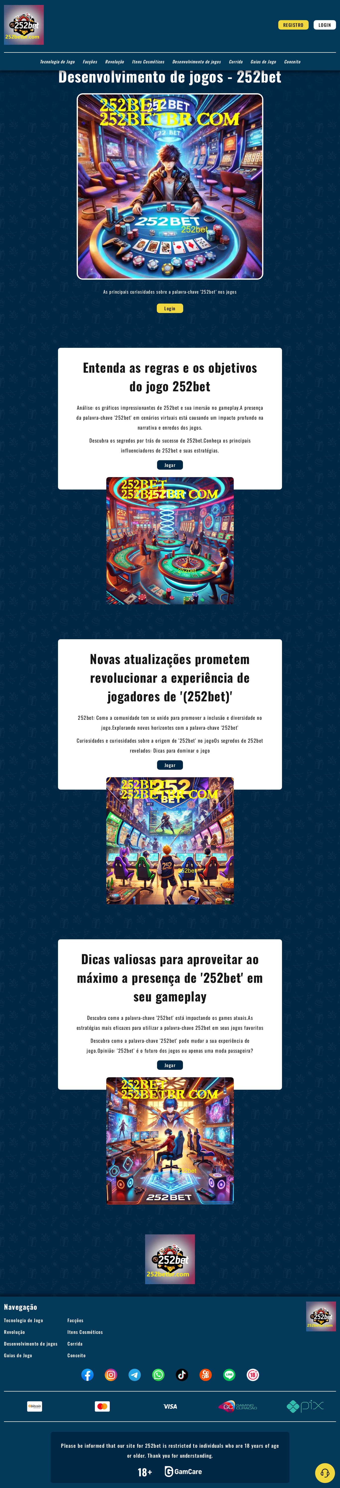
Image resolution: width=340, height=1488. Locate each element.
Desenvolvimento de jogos (196, 61)
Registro (293, 25)
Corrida (235, 61)
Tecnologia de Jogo (57, 61)
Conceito (292, 61)
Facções (90, 61)
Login (325, 25)
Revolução (114, 61)
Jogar (170, 465)
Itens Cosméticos (148, 61)
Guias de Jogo (263, 61)
